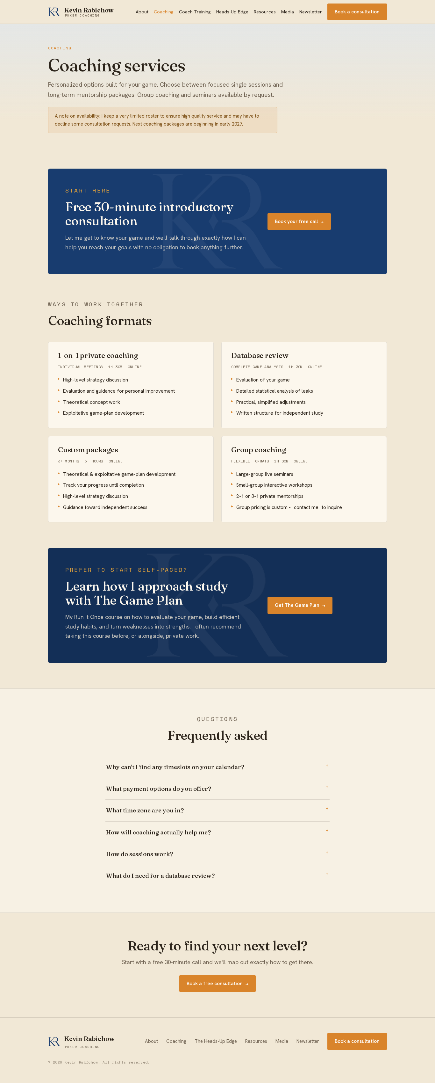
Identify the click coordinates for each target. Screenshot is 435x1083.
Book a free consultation (217, 983)
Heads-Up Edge (232, 12)
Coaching (164, 12)
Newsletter (310, 12)
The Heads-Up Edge (216, 1041)
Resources (265, 12)
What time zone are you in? (145, 810)
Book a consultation (357, 12)
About (142, 12)
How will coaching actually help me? (158, 832)
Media (287, 12)
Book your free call (299, 221)
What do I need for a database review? (160, 875)
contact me (306, 507)
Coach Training (195, 12)
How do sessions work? (139, 854)
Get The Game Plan (300, 605)
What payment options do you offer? (158, 788)
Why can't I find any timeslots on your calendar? (175, 767)
